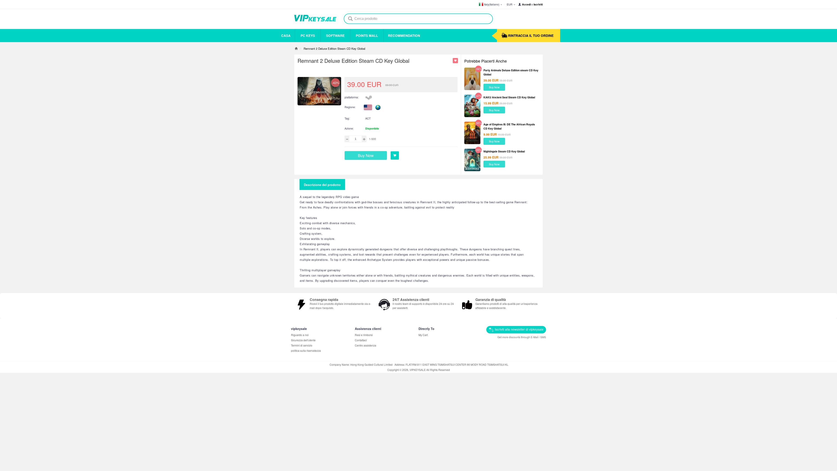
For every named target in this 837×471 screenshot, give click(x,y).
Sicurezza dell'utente (303, 340)
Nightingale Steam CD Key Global (504, 151)
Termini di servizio (301, 345)
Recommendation (404, 35)
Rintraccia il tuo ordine (531, 35)
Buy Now (494, 87)
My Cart (423, 335)
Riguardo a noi (300, 335)
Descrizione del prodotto (322, 185)
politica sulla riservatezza (306, 350)
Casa (286, 35)
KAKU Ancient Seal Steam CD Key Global (509, 97)
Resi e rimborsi (364, 335)
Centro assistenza (365, 345)
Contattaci (361, 340)
